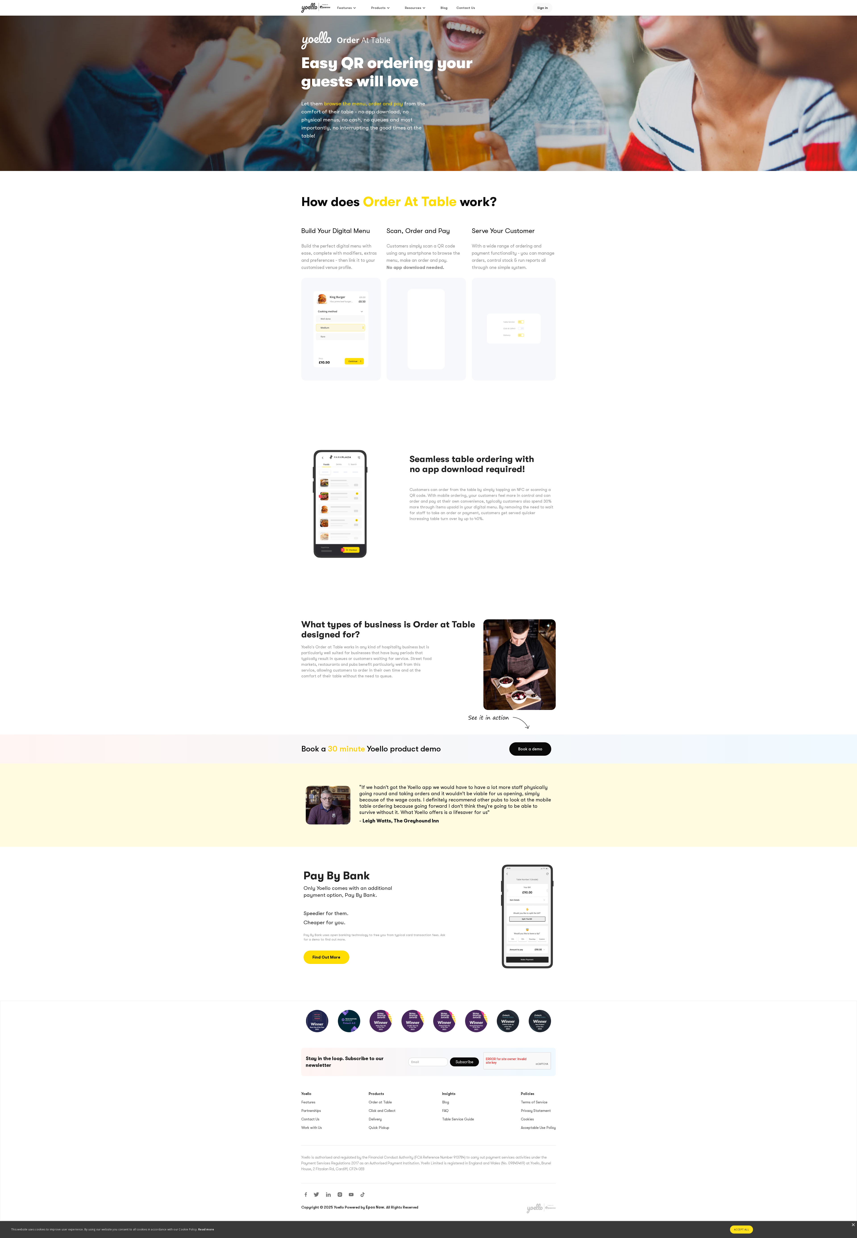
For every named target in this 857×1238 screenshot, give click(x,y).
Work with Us (311, 1128)
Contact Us (465, 8)
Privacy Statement (536, 1111)
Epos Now (375, 1207)
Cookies (527, 1119)
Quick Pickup (379, 1128)
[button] (347, 8)
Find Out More (326, 957)
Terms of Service (534, 1102)
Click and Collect (382, 1111)
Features (308, 1102)
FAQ (445, 1111)
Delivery (375, 1119)
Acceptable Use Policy (538, 1128)
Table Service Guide (458, 1119)
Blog (444, 8)
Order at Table (380, 1102)
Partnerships (311, 1111)
